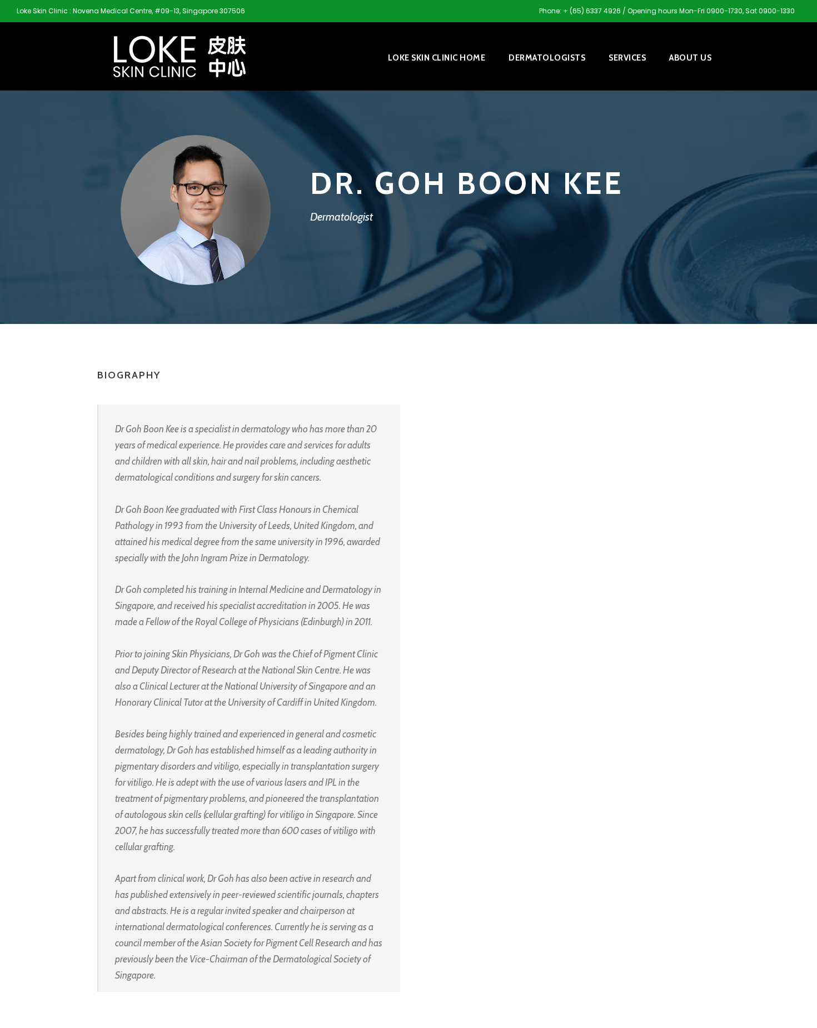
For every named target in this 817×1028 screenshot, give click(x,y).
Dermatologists (547, 58)
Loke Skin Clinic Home (437, 58)
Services (627, 58)
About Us (690, 58)
